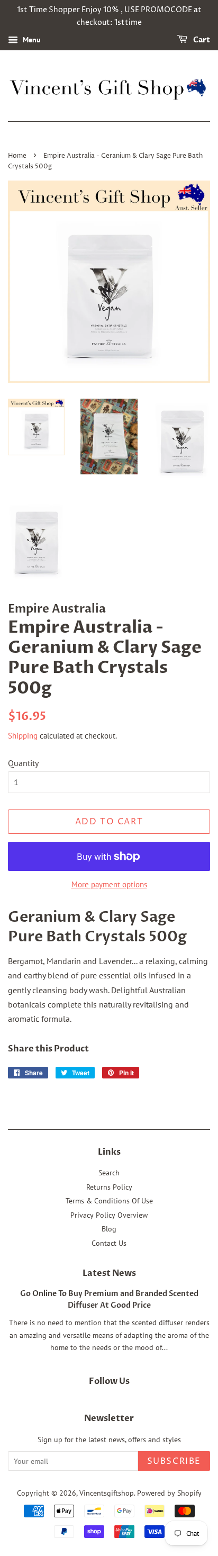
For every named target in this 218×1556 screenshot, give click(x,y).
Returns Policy (109, 1187)
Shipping (23, 736)
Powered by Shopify (169, 1493)
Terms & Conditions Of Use (109, 1201)
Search (109, 1172)
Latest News (109, 1273)
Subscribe (174, 1461)
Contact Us (109, 1243)
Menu (31, 39)
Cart (201, 40)
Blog (109, 1229)
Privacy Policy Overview (109, 1215)
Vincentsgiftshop (106, 1493)
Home (17, 155)
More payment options (109, 884)
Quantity (23, 763)
